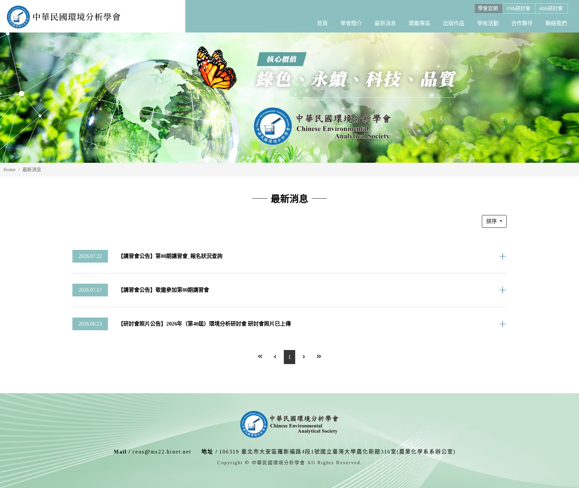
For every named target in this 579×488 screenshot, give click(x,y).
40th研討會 (551, 8)
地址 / (209, 452)
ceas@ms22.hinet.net (161, 452)
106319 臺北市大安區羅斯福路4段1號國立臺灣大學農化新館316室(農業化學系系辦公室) (337, 452)
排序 (492, 221)
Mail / (122, 452)
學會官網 (488, 8)
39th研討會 (518, 8)
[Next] (304, 357)
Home (9, 169)
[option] (289, 97)
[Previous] (275, 357)
